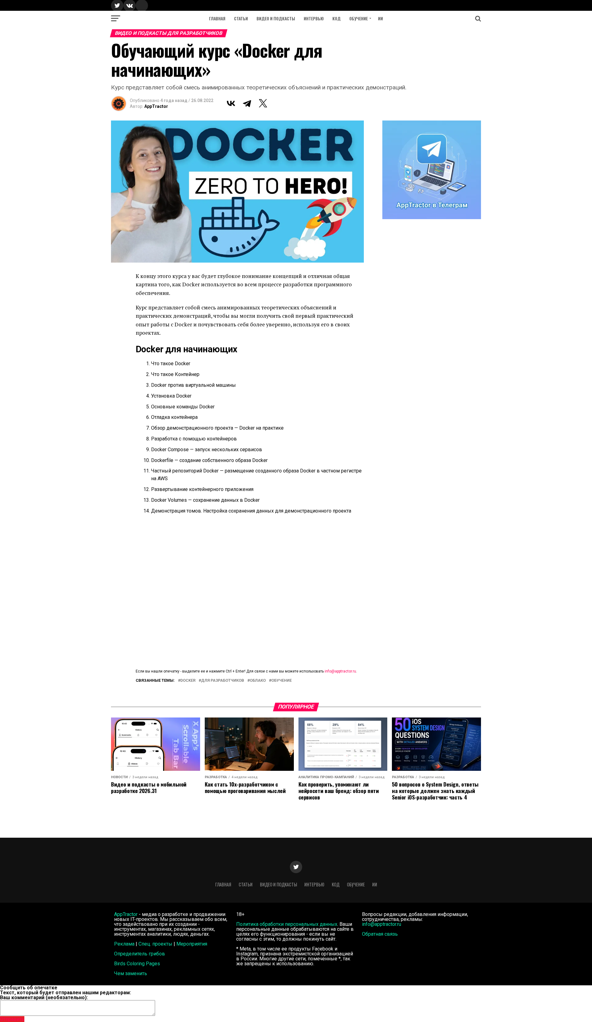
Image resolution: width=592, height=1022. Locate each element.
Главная (217, 18)
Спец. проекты (155, 944)
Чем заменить (130, 973)
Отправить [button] (12, 1019)
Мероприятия (191, 944)
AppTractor (156, 106)
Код (336, 18)
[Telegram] (247, 103)
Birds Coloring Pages (137, 964)
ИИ (380, 18)
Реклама (124, 944)
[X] (263, 103)
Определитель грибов (139, 954)
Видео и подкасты (276, 18)
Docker (187, 681)
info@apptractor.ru (340, 671)
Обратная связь (380, 934)
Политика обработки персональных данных (286, 924)
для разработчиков (222, 681)
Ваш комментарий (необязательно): (44, 997)
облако (258, 681)
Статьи (241, 18)
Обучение (358, 18)
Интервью (314, 18)
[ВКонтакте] (231, 103)
